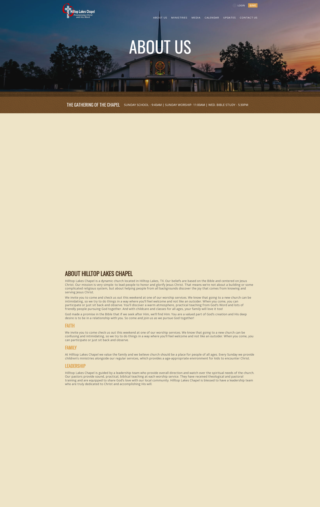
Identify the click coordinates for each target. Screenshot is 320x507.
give (253, 5)
